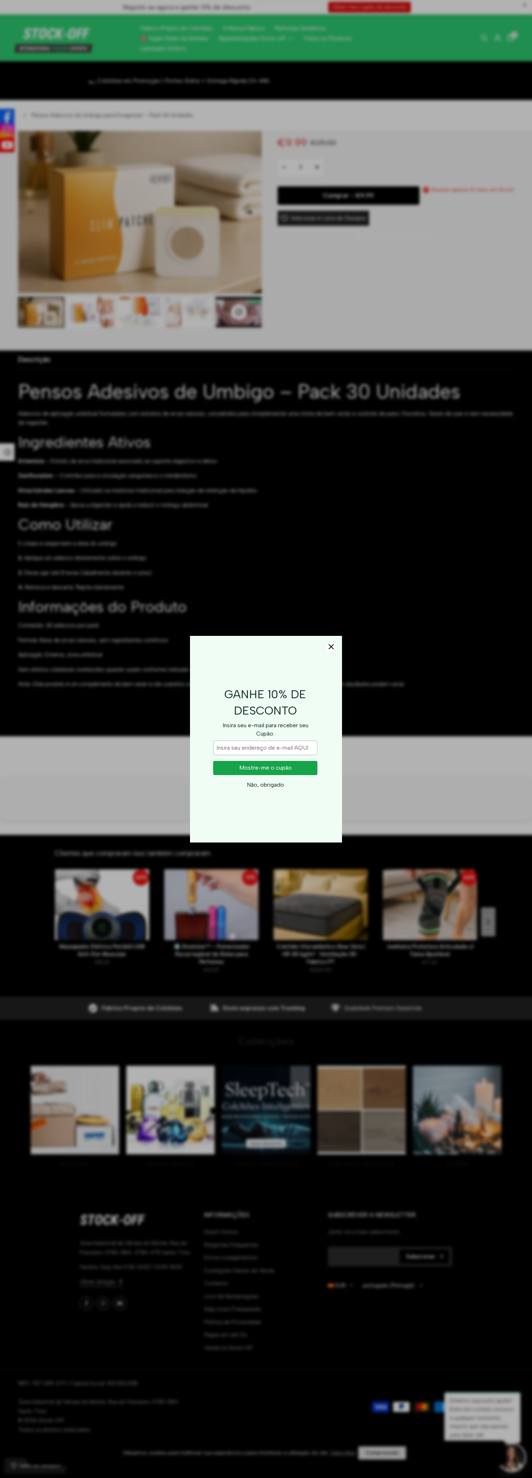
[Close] (331, 647)
